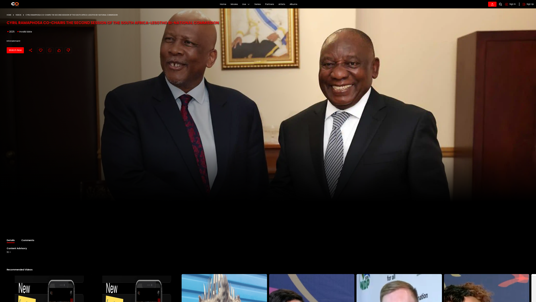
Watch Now (15, 50)
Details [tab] (11, 240)
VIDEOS (18, 15)
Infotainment (13, 40)
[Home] (15, 4)
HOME (9, 15)
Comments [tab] (27, 240)
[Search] (500, 4)
